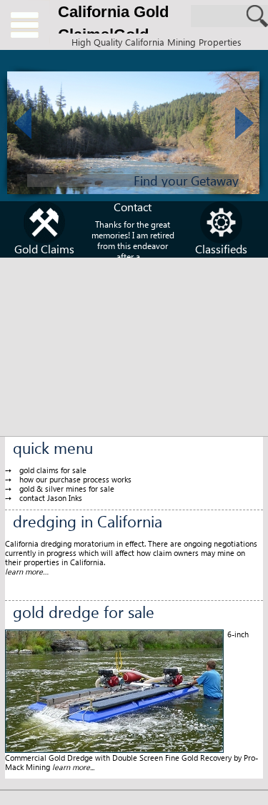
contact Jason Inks (50, 497)
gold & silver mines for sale (66, 488)
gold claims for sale (52, 470)
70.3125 (25, 25)
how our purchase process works (75, 479)
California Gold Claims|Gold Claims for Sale (114, 21)
